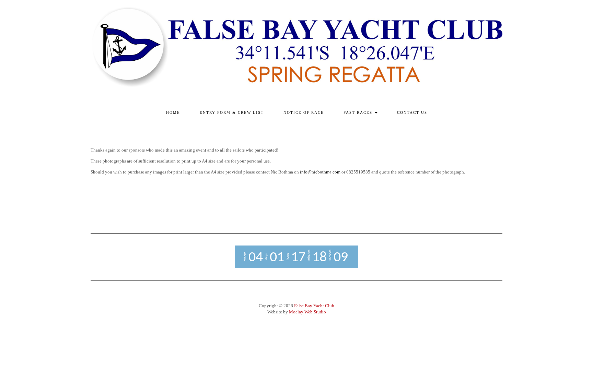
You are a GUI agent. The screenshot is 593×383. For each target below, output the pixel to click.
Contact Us (412, 112)
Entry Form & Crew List (232, 112)
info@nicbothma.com (320, 172)
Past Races (359, 112)
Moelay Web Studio (307, 311)
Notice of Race (303, 112)
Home (173, 112)
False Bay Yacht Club (314, 305)
